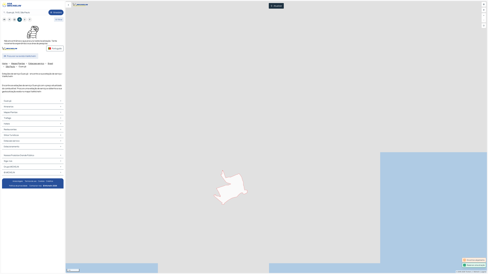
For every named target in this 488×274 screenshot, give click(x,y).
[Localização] (484, 25)
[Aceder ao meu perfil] (484, 4)
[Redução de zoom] (484, 20)
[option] (4, 19)
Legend (483, 272)
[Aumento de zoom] (484, 15)
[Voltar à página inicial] (12, 5)
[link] (474, 260)
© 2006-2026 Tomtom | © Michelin (468, 272)
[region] (276, 137)
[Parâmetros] (484, 10)
